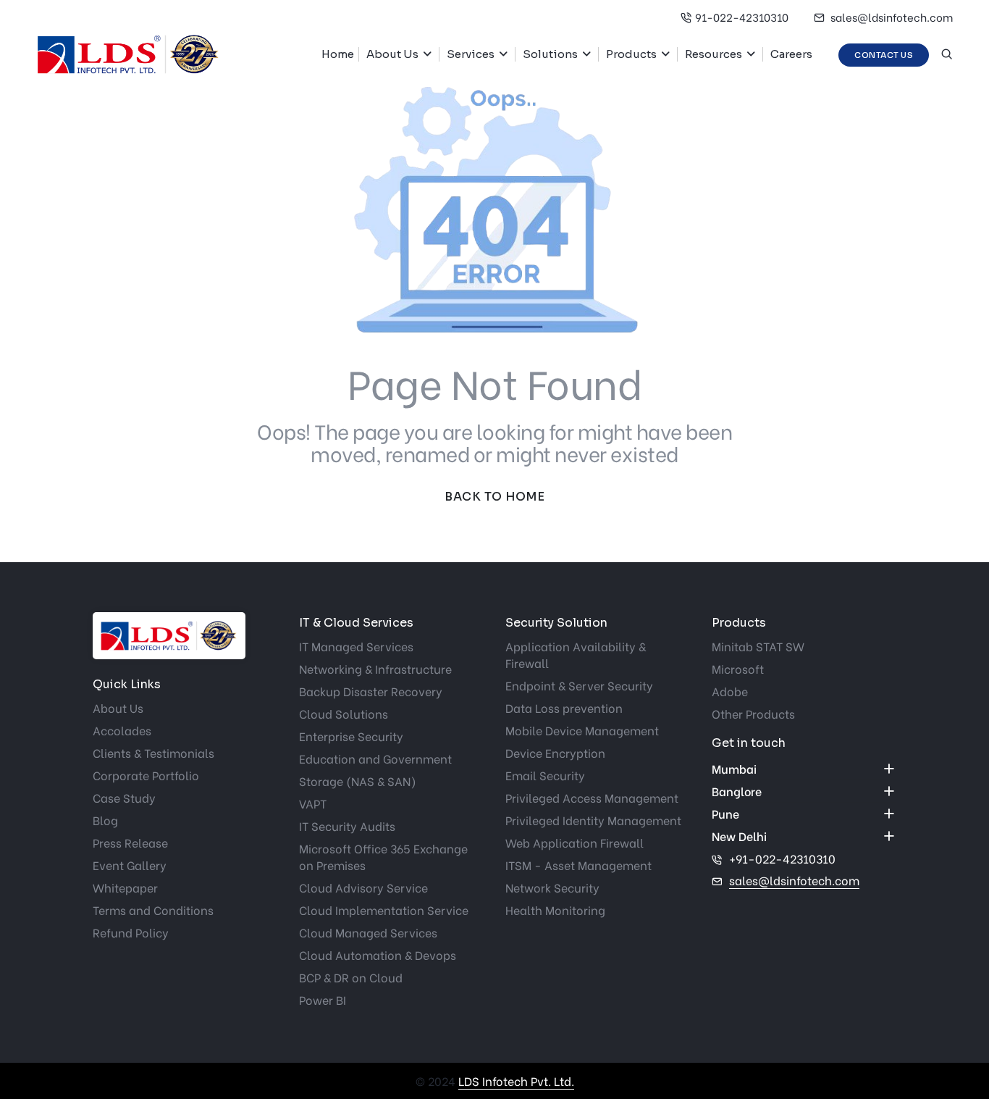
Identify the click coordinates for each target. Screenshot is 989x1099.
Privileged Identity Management (593, 819)
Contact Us (883, 55)
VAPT (313, 803)
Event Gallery (130, 864)
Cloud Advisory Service (363, 887)
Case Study (124, 797)
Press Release (130, 842)
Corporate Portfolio (146, 774)
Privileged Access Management (591, 797)
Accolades (122, 730)
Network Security (552, 887)
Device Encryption (555, 752)
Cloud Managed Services (368, 932)
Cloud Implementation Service (383, 909)
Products (631, 54)
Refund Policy (131, 932)
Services (470, 54)
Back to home (494, 496)
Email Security (545, 774)
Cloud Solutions (343, 713)
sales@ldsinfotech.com (890, 17)
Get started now (36, 470)
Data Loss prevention (564, 707)
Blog (105, 819)
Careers (791, 54)
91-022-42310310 (741, 17)
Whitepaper (125, 887)
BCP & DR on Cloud (351, 977)
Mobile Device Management (582, 730)
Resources (713, 54)
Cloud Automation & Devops (377, 954)
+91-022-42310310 (782, 858)
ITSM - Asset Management (578, 864)
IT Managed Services (356, 646)
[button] (431, 54)
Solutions (550, 54)
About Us (392, 54)
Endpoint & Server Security (579, 685)
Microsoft (738, 668)
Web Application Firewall (574, 842)
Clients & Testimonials (153, 752)
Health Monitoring (555, 909)
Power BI (322, 999)
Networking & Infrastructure (375, 668)
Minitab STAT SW (758, 646)
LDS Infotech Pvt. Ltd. (516, 1080)
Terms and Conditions (153, 909)
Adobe (730, 690)
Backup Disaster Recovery (370, 690)
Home (337, 54)
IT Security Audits (347, 825)
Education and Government (375, 758)
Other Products (753, 713)
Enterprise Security (351, 735)
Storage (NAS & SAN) (357, 780)
